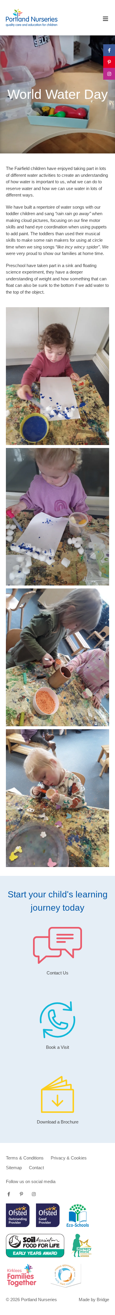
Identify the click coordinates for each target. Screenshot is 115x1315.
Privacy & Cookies (69, 1157)
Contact (36, 1167)
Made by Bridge (94, 1299)
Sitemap (14, 1167)
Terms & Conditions (25, 1157)
